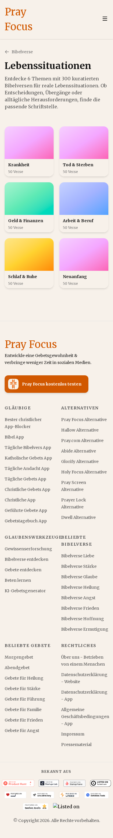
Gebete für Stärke (22, 688)
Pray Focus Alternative (84, 419)
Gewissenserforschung (28, 548)
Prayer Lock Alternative (73, 503)
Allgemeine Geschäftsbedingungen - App (84, 716)
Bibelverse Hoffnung (82, 618)
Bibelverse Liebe (77, 555)
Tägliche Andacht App (27, 468)
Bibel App (14, 437)
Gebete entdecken (23, 569)
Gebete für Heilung (24, 678)
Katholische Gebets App (28, 458)
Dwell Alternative (78, 517)
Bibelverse (22, 51)
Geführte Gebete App (26, 510)
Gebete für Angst (22, 730)
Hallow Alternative (80, 430)
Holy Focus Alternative (84, 472)
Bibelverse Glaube (79, 576)
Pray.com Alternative (82, 440)
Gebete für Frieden (24, 720)
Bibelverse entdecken (26, 559)
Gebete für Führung (25, 699)
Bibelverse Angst (78, 597)
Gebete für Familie (23, 709)
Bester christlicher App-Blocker (23, 423)
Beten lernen (18, 580)
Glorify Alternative (80, 461)
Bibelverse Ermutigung (84, 629)
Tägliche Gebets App (25, 479)
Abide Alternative (78, 451)
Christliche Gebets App (27, 489)
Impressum (72, 734)
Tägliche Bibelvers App (28, 447)
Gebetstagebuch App (26, 521)
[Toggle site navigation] (105, 18)
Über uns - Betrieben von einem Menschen (83, 661)
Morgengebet (19, 657)
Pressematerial (76, 744)
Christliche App (20, 500)
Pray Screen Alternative (73, 486)
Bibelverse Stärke (78, 566)
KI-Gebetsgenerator (25, 590)
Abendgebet (17, 667)
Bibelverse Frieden (80, 608)
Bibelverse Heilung (80, 587)
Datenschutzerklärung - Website (84, 678)
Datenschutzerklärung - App (84, 696)
